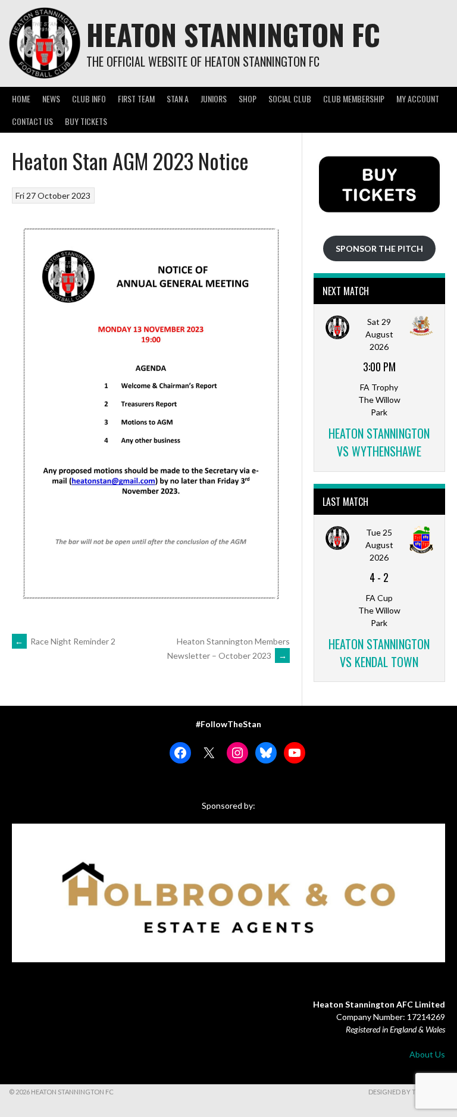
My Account (417, 98)
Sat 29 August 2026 (379, 334)
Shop (247, 98)
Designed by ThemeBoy (408, 1092)
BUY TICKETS (86, 121)
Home (21, 98)
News (51, 98)
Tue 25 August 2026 (379, 544)
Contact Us (32, 121)
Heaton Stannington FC (233, 34)
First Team (136, 98)
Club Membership (353, 98)
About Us (427, 1054)
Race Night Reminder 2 (65, 641)
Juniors (214, 98)
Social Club (289, 98)
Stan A (178, 98)
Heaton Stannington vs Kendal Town (379, 653)
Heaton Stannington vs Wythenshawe (379, 442)
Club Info (89, 98)
